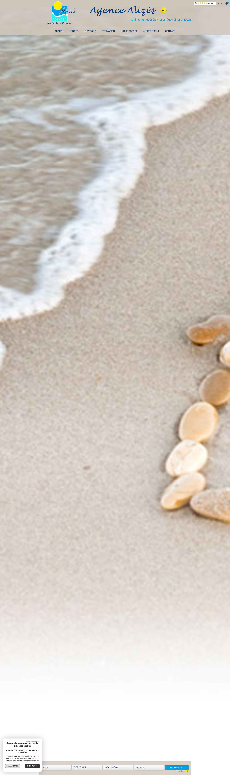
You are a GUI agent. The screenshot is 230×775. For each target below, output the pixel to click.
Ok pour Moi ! (32, 766)
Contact (170, 31)
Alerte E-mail (151, 31)
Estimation (108, 31)
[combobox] (56, 767)
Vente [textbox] (45, 767)
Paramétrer (13, 766)
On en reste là (31, 741)
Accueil (59, 31)
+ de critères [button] (181, 771)
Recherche (177, 767)
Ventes (73, 31)
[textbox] (87, 767)
